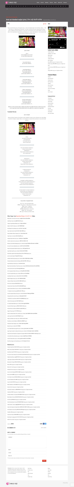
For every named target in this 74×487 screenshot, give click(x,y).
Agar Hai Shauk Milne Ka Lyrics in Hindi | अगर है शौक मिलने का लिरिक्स (18, 288)
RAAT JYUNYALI (50, 60)
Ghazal (49, 471)
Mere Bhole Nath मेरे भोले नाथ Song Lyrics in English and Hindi (17, 352)
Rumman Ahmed (50, 103)
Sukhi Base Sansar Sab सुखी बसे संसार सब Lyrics (15, 220)
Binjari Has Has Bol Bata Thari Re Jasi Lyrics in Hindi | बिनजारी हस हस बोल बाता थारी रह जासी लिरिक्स (23, 266)
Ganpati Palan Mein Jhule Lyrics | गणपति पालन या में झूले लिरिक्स (17, 238)
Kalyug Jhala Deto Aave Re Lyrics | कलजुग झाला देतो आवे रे (16, 296)
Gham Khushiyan (50, 78)
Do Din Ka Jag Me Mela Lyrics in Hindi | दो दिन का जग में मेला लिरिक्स (18, 273)
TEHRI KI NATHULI (51, 58)
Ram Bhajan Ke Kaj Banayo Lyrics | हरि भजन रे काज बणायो (16, 228)
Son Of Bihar (50, 86)
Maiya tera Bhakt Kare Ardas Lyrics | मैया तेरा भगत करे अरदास (17, 318)
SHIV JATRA (50, 56)
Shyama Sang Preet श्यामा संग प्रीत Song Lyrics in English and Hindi (18, 347)
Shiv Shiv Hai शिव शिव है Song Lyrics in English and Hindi (16, 399)
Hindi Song (29, 468)
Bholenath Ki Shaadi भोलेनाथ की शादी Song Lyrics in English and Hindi (19, 362)
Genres (51, 2)
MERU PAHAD (50, 55)
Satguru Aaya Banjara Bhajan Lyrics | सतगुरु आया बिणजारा (16, 223)
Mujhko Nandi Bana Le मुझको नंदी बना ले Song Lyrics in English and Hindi (19, 357)
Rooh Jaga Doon (50, 81)
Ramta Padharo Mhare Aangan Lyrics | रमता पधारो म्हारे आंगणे (17, 233)
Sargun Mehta (50, 104)
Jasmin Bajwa (50, 111)
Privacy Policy (65, 482)
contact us (24, 472)
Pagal (49, 90)
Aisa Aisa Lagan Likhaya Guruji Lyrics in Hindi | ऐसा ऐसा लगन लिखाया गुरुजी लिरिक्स (20, 293)
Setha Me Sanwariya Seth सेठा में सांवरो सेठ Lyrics (15, 301)
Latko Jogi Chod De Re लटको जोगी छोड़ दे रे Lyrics (15, 316)
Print (45, 23)
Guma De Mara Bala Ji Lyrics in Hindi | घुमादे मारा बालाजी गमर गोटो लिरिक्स (19, 338)
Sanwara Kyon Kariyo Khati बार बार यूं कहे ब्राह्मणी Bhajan (16, 286)
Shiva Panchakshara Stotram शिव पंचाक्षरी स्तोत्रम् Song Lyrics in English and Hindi (20, 402)
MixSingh (49, 108)
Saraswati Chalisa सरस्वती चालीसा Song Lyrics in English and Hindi (18, 414)
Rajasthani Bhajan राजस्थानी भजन (50, 20)
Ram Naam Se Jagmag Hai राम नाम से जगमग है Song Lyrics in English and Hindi (20, 417)
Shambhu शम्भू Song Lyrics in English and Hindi (15, 412)
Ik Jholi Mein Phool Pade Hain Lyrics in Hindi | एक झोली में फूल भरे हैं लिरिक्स (19, 336)
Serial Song (50, 476)
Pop (28, 471)
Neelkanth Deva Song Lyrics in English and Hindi (15, 369)
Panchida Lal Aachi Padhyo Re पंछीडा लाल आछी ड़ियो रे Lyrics (17, 321)
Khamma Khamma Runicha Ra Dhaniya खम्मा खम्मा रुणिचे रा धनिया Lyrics (19, 260)
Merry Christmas (50, 85)
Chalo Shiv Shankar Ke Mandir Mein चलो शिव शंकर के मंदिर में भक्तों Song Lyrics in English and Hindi (23, 407)
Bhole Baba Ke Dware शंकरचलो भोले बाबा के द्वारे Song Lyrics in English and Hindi (20, 397)
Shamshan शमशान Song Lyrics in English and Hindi (15, 392)
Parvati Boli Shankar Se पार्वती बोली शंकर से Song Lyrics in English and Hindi (19, 389)
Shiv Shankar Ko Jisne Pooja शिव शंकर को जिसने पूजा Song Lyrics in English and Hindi (21, 409)
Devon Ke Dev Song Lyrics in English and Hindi (15, 387)
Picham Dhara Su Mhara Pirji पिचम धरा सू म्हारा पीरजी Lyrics (16, 308)
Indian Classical (30, 473)
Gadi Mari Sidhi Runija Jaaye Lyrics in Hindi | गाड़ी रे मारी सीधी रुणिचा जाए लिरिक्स (20, 258)
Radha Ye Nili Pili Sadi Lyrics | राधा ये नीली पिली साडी (15, 225)
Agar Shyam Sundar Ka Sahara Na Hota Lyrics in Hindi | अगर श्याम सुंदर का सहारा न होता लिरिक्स (22, 331)
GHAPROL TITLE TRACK (52, 53)
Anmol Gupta (50, 101)
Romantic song (30, 469)
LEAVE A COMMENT (43, 427)
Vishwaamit (50, 98)
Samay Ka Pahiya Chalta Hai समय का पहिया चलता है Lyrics (16, 281)
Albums (46, 2)
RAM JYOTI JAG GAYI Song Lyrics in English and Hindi (16, 419)
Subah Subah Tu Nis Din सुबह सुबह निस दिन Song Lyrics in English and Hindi (19, 404)
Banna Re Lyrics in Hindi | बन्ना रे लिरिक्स (13, 326)
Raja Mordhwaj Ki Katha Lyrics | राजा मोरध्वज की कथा (16, 263)
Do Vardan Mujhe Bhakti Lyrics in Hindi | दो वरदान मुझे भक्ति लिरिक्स (18, 303)
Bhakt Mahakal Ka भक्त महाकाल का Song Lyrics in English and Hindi (18, 384)
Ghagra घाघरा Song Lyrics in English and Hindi (55, 70)
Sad (28, 475)
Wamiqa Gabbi (50, 109)
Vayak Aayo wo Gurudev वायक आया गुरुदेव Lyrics (15, 235)
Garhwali (49, 473)
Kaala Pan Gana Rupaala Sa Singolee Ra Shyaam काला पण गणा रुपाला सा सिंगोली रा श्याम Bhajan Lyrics (24, 333)
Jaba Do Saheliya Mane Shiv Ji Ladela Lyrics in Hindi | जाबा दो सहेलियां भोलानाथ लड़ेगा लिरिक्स (22, 313)
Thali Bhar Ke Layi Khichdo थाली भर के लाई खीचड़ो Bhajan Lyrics (17, 298)
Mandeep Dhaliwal (51, 106)
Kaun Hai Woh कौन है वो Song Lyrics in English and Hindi (16, 382)
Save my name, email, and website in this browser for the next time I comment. (21, 458)
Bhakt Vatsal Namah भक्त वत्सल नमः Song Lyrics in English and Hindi (18, 349)
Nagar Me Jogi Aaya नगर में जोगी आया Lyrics (14, 311)
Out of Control (50, 91)
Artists (42, 2)
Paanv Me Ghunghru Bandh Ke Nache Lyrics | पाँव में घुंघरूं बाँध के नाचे (18, 248)
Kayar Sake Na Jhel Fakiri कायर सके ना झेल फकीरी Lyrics (16, 230)
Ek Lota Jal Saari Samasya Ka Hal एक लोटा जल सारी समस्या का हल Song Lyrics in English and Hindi (23, 354)
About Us (60, 2)
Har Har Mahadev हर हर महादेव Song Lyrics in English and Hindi (17, 379)
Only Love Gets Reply (51, 88)
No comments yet (11, 428)
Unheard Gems (50, 80)
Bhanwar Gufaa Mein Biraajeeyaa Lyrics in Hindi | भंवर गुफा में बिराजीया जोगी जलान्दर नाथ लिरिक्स (22, 243)
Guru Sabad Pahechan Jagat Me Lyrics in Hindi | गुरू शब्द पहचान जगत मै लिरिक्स (20, 328)
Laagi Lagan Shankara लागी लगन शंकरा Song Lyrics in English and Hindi (19, 359)
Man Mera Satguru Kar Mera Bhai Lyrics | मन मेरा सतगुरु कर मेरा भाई (18, 341)
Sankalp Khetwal (50, 99)
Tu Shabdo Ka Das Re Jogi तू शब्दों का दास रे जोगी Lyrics (16, 291)
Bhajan (49, 468)
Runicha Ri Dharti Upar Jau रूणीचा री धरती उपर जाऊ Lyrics (16, 306)
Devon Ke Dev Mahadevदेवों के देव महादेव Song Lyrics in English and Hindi (19, 372)
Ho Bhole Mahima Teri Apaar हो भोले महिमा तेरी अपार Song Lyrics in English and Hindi (21, 394)
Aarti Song (49, 469)
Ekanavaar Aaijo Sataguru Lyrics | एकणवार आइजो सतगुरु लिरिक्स (17, 323)
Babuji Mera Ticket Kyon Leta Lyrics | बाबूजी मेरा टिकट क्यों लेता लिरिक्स (18, 218)
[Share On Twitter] (45, 423)
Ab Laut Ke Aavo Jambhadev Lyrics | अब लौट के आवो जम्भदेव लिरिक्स (18, 245)
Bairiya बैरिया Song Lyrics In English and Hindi (55, 62)
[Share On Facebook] (43, 423)
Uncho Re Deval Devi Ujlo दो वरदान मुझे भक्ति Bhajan (16, 268)
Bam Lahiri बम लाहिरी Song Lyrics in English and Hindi (16, 374)
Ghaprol (49, 76)
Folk (48, 475)
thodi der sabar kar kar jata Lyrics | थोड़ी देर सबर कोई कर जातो (17, 240)
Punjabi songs (30, 476)
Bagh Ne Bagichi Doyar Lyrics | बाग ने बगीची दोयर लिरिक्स (16, 278)
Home (38, 2)
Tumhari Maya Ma (51, 51)
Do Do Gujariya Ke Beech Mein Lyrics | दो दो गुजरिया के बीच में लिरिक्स (18, 271)
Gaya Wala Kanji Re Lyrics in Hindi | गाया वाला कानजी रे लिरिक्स (17, 250)
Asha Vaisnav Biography (11, 17)
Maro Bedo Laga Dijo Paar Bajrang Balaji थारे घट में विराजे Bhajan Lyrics (19, 253)
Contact (65, 2)
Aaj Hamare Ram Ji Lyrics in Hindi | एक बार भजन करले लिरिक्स (17, 276)
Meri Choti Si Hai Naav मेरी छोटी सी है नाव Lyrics (15, 283)
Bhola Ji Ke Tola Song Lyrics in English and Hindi (15, 367)
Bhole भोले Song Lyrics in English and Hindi (14, 364)
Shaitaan (49, 83)
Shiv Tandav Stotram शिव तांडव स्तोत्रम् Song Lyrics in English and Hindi (19, 377)
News (55, 2)
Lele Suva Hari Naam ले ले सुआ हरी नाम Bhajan (15, 255)
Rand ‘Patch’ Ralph (51, 113)
